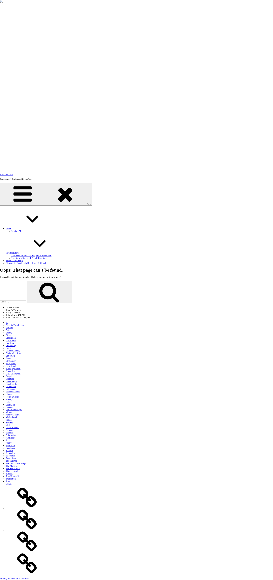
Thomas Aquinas (13, 471)
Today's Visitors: (13, 312)
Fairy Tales (11, 363)
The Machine (12, 466)
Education (10, 356)
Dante (8, 348)
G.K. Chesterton (13, 373)
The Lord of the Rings (16, 463)
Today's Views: (13, 310)
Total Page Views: (14, 317)
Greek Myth (11, 381)
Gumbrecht (11, 386)
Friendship (10, 371)
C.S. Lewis (11, 340)
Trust (8, 481)
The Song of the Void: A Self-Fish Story (29, 258)
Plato (8, 440)
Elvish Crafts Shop (14, 260)
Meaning (10, 412)
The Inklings (11, 461)
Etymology (11, 361)
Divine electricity (13, 353)
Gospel (9, 376)
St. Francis (10, 455)
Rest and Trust (6, 174)
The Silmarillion (13, 468)
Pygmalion (10, 445)
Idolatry (9, 399)
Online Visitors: (13, 307)
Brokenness (11, 338)
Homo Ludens (12, 397)
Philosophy (11, 435)
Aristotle (9, 327)
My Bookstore (12, 253)
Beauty (9, 332)
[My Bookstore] (27, 530)
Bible (8, 335)
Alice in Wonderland (15, 325)
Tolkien (9, 473)
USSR (9, 484)
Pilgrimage (10, 438)
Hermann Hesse (13, 391)
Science (9, 450)
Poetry (9, 443)
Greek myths (11, 384)
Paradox (9, 432)
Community (11, 345)
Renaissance (11, 448)
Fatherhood (11, 366)
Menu (88, 204)
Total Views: (12, 315)
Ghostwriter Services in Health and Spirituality (26, 263)
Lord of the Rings (14, 409)
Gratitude (10, 379)
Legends (9, 407)
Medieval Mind (12, 414)
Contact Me (16, 231)
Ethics (8, 358)
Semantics (10, 453)
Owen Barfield (12, 427)
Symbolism (11, 458)
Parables (9, 430)
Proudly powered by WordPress (14, 578)
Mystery (9, 422)
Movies (9, 420)
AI (7, 322)
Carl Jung (10, 343)
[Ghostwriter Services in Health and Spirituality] (27, 574)
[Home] (27, 508)
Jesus (8, 402)
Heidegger (10, 389)
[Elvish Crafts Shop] (27, 552)
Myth (8, 425)
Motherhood (11, 417)
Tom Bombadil (12, 476)
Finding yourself (13, 368)
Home (8, 228)
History (9, 394)
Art (7, 330)
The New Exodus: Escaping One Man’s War (31, 255)
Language (10, 404)
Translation (11, 479)
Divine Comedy (13, 350)
